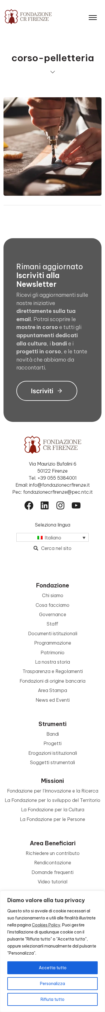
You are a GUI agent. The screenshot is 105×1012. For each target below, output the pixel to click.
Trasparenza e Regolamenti (52, 671)
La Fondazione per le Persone (52, 819)
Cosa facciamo (52, 605)
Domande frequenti (53, 872)
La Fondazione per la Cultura (52, 809)
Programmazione (52, 643)
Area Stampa (52, 690)
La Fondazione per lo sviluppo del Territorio (52, 800)
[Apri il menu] (93, 16)
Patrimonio (52, 652)
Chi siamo (52, 595)
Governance (52, 614)
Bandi (52, 734)
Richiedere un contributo (53, 853)
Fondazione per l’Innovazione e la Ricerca (52, 791)
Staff (52, 624)
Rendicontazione (52, 863)
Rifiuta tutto (52, 999)
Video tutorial (52, 882)
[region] (52, 951)
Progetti (52, 743)
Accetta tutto (52, 967)
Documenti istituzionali (52, 633)
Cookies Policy (46, 925)
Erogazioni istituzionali (52, 753)
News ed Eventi (53, 700)
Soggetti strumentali (52, 762)
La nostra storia (52, 662)
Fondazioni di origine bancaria (52, 681)
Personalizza (52, 983)
